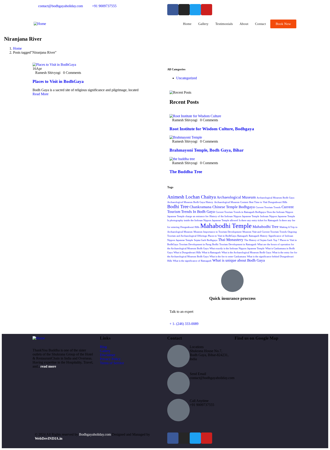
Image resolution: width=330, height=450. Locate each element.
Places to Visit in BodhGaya (58, 81)
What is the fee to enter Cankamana (227, 256)
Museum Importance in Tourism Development (218, 232)
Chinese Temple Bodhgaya (233, 207)
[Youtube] (206, 9)
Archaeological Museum (236, 197)
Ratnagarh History (258, 236)
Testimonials (224, 24)
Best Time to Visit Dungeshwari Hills (268, 202)
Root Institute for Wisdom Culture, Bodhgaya (211, 128)
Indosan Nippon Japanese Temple (277, 216)
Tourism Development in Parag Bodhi (198, 244)
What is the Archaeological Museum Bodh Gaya (246, 252)
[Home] (40, 24)
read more (48, 366)
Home (187, 24)
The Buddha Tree (185, 171)
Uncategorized (186, 78)
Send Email (198, 374)
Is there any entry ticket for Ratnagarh (258, 220)
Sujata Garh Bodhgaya (205, 240)
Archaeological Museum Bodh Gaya (275, 197)
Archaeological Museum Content (231, 202)
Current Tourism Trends (268, 207)
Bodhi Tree (178, 206)
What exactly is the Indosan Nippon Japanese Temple (236, 248)
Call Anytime (199, 401)
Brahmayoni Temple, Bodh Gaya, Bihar (206, 150)
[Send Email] (178, 383)
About (244, 24)
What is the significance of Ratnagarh (192, 261)
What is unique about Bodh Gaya (238, 260)
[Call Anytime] (178, 410)
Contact (260, 24)
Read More (40, 94)
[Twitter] (195, 9)
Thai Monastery (230, 240)
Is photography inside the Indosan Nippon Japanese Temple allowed (202, 220)
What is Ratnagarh (211, 252)
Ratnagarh (242, 236)
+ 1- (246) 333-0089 (183, 324)
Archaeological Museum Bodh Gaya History (190, 202)
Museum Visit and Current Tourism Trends (264, 232)
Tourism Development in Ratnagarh (237, 244)
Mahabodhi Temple (226, 225)
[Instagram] (184, 9)
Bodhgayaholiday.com (95, 434)
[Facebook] (172, 9)
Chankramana (200, 207)
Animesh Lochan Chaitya (191, 197)
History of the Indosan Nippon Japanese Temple (234, 216)
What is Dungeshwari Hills (187, 252)
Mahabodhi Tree (266, 227)
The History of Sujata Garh (258, 240)
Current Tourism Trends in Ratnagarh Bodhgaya (241, 212)
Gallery (203, 24)
